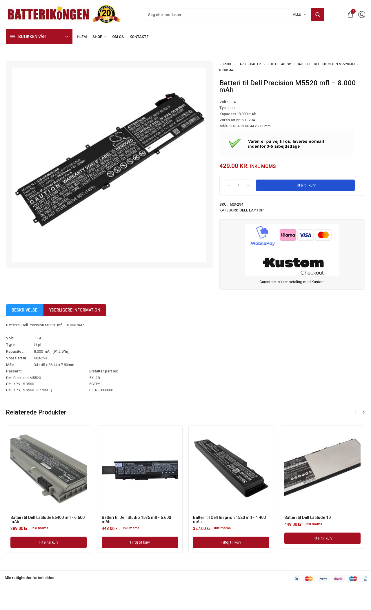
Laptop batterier (251, 64)
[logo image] (64, 14)
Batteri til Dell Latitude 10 (307, 517)
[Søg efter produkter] (317, 14)
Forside (225, 64)
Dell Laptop (281, 64)
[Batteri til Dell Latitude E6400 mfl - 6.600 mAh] (48, 468)
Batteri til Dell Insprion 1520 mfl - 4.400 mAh (229, 519)
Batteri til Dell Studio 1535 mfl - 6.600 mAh (136, 519)
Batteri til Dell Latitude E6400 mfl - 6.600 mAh (47, 519)
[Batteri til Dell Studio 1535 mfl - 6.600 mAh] (140, 468)
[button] (363, 412)
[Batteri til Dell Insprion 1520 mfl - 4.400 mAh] (231, 468)
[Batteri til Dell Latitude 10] (322, 468)
